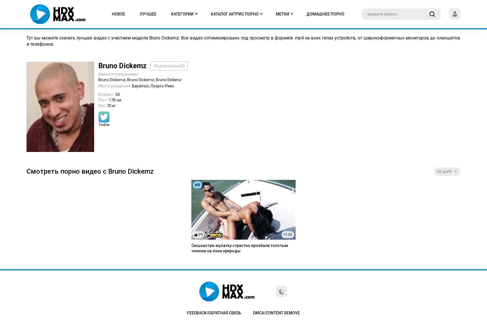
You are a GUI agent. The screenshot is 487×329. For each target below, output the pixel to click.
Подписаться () (169, 66)
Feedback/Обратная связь (214, 313)
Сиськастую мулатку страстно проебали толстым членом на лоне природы (239, 248)
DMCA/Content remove (276, 313)
